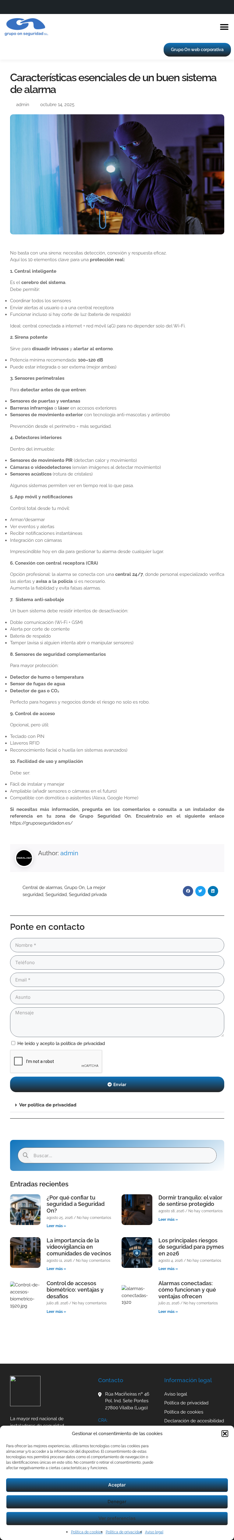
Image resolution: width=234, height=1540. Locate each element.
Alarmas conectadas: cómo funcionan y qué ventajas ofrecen (187, 1289)
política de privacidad (83, 1043)
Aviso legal (154, 1532)
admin (69, 853)
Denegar (117, 1501)
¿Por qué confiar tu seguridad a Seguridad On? (76, 1204)
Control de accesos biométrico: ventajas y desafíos (75, 1289)
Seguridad (56, 894)
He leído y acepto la (61, 1043)
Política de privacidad (124, 1532)
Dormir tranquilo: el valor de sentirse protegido (190, 1200)
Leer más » (56, 1226)
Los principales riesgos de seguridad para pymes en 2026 (191, 1247)
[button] (225, 1434)
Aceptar (117, 1485)
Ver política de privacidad (47, 1105)
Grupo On (74, 887)
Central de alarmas (42, 887)
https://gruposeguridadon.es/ (41, 823)
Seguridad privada (88, 894)
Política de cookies (87, 1532)
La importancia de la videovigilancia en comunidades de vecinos (79, 1247)
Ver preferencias (117, 1518)
